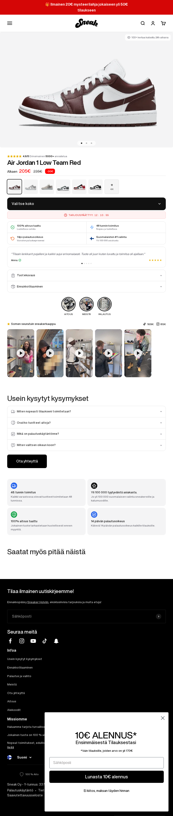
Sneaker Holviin (37, 602)
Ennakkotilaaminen (20, 667)
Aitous (11, 701)
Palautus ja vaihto (19, 676)
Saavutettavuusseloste (25, 795)
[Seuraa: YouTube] (33, 641)
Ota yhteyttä (27, 461)
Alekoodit (14, 709)
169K (150, 324)
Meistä (12, 684)
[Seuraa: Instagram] (22, 641)
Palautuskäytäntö (20, 790)
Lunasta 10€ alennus (106, 776)
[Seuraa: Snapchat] (56, 641)
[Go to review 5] (91, 263)
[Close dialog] (163, 718)
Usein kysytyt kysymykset (24, 658)
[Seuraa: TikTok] (45, 641)
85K (163, 324)
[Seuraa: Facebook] (10, 641)
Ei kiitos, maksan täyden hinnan (106, 790)
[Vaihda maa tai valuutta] (9, 757)
